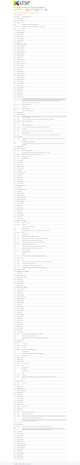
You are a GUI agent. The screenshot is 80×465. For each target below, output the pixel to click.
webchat (41, 7)
